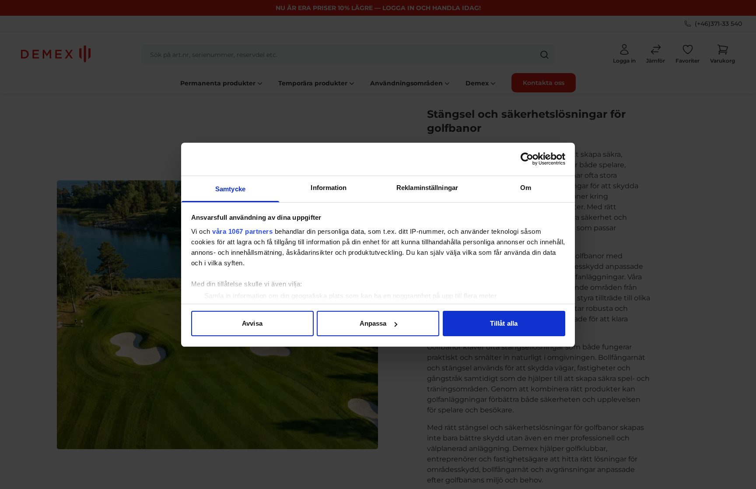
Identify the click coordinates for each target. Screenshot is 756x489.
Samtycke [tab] (230, 189)
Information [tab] (328, 187)
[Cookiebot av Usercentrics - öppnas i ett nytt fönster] (527, 158)
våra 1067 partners (242, 231)
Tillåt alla (504, 323)
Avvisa (252, 323)
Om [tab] (525, 187)
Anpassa (373, 323)
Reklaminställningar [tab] (427, 187)
